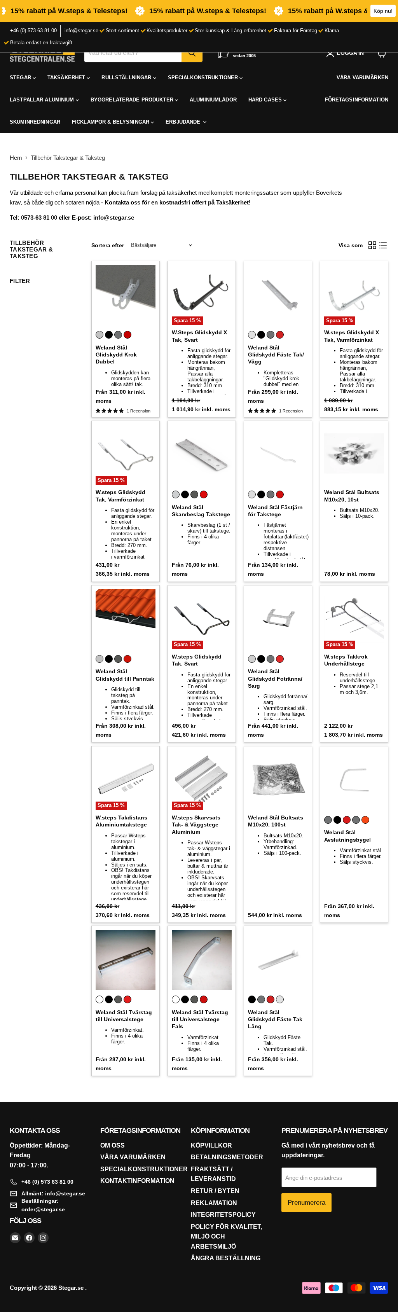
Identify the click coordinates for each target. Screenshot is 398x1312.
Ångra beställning (225, 1258)
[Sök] (192, 53)
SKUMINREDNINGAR (35, 122)
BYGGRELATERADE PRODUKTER (133, 100)
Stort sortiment (122, 30)
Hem (16, 157)
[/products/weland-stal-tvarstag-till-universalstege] (126, 960)
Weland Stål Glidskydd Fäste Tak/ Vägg (276, 354)
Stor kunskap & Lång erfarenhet (230, 30)
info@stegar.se (81, 30)
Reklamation (214, 1203)
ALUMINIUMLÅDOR (213, 100)
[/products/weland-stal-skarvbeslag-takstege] (202, 455)
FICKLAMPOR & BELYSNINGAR (111, 122)
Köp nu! (383, 11)
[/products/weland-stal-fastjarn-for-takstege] (278, 455)
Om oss (112, 1145)
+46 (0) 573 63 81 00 (33, 30)
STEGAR (21, 77)
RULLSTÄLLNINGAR (127, 77)
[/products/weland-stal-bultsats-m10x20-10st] (354, 455)
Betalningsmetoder (227, 1157)
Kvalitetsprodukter (167, 30)
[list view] (383, 245)
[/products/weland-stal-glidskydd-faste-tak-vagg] (278, 295)
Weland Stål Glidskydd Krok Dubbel (116, 354)
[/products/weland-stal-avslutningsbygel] (354, 780)
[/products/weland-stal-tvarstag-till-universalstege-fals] (202, 960)
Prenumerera (306, 1202)
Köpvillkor (211, 1145)
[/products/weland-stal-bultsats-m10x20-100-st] (278, 780)
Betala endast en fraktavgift (41, 42)
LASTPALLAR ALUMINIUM (43, 100)
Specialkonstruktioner (144, 1169)
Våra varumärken (133, 1157)
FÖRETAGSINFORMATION (356, 100)
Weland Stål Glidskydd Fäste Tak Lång (275, 1019)
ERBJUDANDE (184, 122)
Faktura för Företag (295, 30)
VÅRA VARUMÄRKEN (362, 77)
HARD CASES (265, 100)
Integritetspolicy (223, 1214)
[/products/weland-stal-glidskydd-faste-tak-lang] (278, 960)
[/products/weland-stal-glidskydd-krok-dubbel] (126, 295)
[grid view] (372, 245)
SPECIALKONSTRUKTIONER (204, 77)
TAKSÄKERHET (67, 77)
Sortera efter (107, 245)
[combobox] (133, 53)
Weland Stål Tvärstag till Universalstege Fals (200, 1019)
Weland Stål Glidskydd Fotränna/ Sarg (275, 678)
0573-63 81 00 (39, 217)
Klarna (332, 30)
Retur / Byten (215, 1191)
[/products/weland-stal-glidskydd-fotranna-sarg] (278, 619)
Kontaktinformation (137, 1180)
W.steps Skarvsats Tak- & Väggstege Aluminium (196, 824)
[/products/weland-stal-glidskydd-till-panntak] (126, 619)
